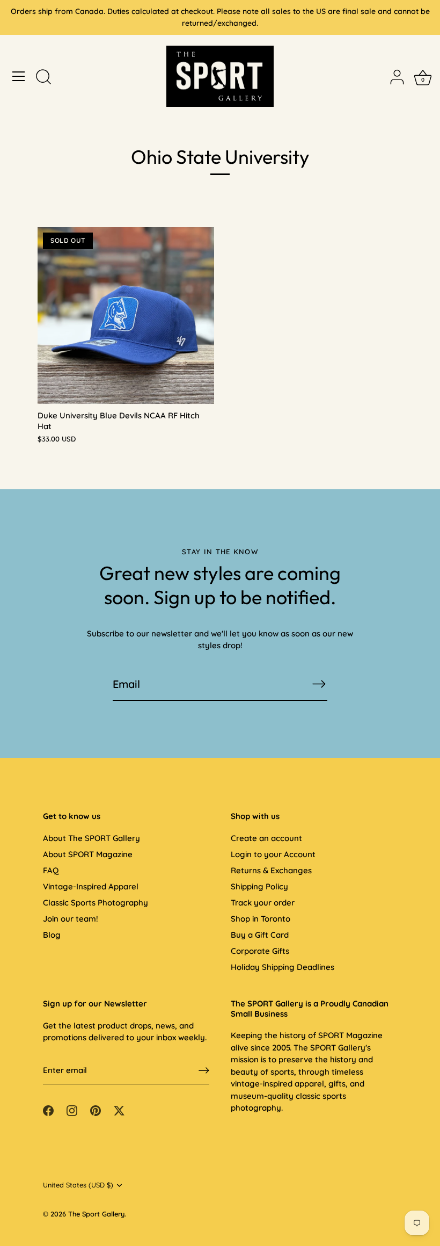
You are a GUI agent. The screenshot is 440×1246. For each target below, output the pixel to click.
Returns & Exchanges (271, 870)
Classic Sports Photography (95, 902)
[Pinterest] (95, 1110)
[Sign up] (204, 1070)
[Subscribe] (319, 684)
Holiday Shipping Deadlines (282, 967)
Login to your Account (273, 854)
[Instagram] (72, 1110)
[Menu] (19, 76)
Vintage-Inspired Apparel (90, 886)
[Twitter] (119, 1110)
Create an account (266, 838)
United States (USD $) (78, 1185)
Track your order (263, 902)
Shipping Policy (259, 886)
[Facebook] (48, 1110)
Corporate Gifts (260, 951)
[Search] (43, 78)
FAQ (50, 870)
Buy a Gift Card (260, 935)
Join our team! (70, 919)
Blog (52, 935)
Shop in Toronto (260, 919)
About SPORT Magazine (88, 854)
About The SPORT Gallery (91, 838)
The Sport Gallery (96, 1213)
